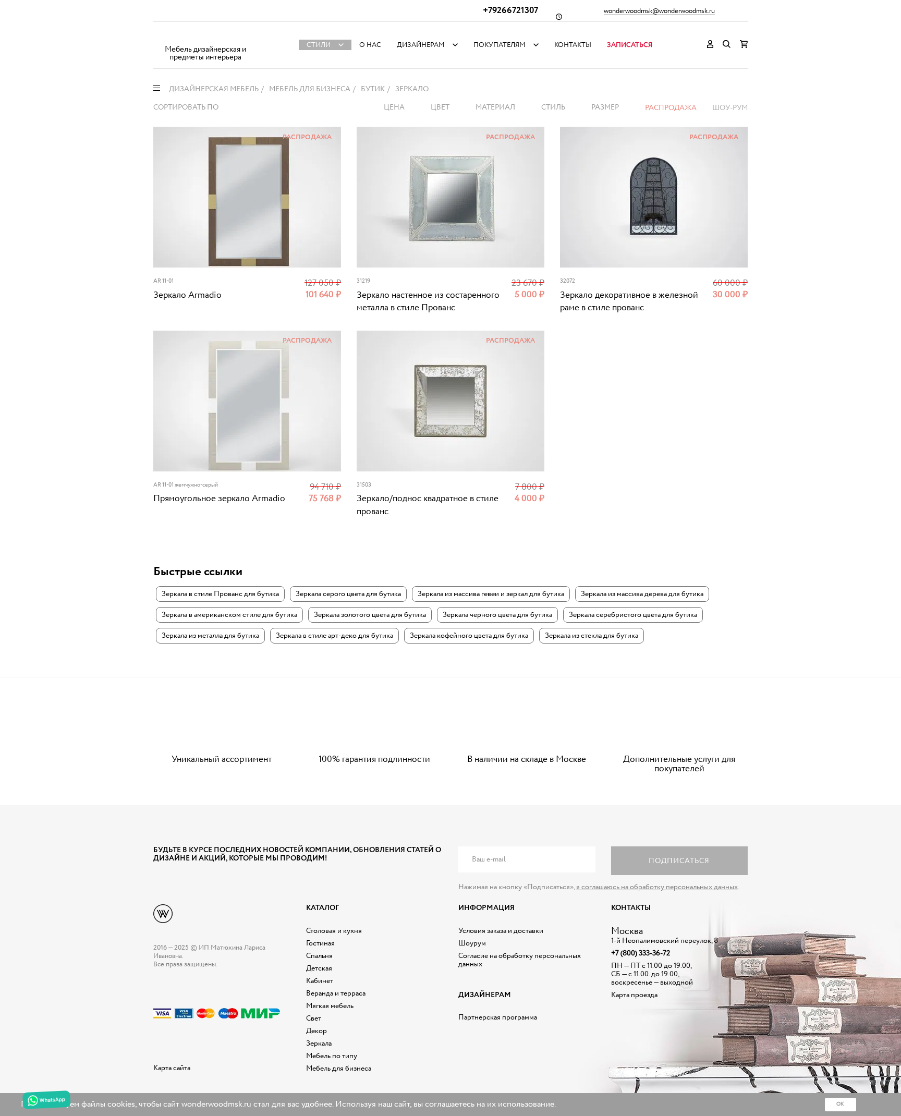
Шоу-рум (730, 108)
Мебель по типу (331, 1056)
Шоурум (472, 943)
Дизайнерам (421, 45)
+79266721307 (510, 10)
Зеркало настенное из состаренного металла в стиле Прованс (428, 301)
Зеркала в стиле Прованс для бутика (220, 594)
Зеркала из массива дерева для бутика (642, 594)
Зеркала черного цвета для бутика (497, 615)
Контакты (572, 45)
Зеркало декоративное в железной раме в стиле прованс (629, 301)
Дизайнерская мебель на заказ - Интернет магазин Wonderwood (205, 36)
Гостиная (320, 943)
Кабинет (319, 981)
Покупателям (499, 45)
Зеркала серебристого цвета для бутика (633, 615)
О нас (370, 45)
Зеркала (319, 1043)
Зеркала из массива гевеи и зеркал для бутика (491, 594)
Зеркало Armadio (187, 295)
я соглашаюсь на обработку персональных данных (657, 887)
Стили (319, 45)
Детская (319, 968)
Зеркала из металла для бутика (210, 635)
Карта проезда (634, 995)
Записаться (629, 45)
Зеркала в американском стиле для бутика (229, 615)
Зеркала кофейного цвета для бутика (469, 635)
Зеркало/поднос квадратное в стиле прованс (427, 505)
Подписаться (679, 861)
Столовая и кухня (334, 931)
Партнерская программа (497, 1017)
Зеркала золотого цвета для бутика (370, 615)
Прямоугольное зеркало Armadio (219, 498)
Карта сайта (171, 1068)
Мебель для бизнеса (338, 1068)
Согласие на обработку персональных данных (519, 960)
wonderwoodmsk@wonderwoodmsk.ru (659, 11)
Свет (313, 1018)
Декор (316, 1031)
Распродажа (671, 108)
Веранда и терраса (336, 993)
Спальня (319, 956)
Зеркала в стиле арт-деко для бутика (334, 635)
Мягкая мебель (330, 1006)
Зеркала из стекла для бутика (591, 635)
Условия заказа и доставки (500, 931)
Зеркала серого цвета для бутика (348, 594)
